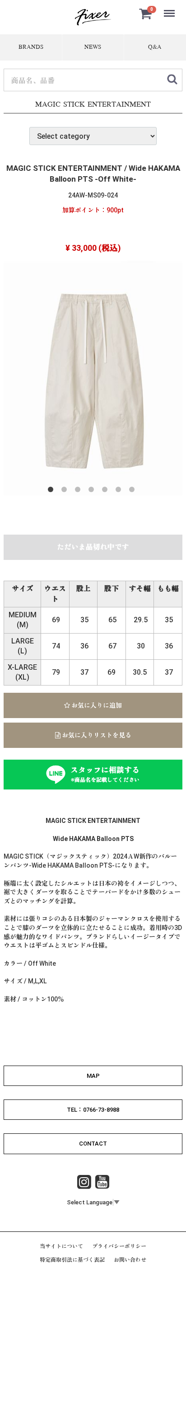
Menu (170, 8)
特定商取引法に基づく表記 (72, 1260)
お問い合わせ (130, 1260)
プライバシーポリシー (119, 1246)
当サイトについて (61, 1246)
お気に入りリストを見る (95, 735)
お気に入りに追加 (96, 705)
